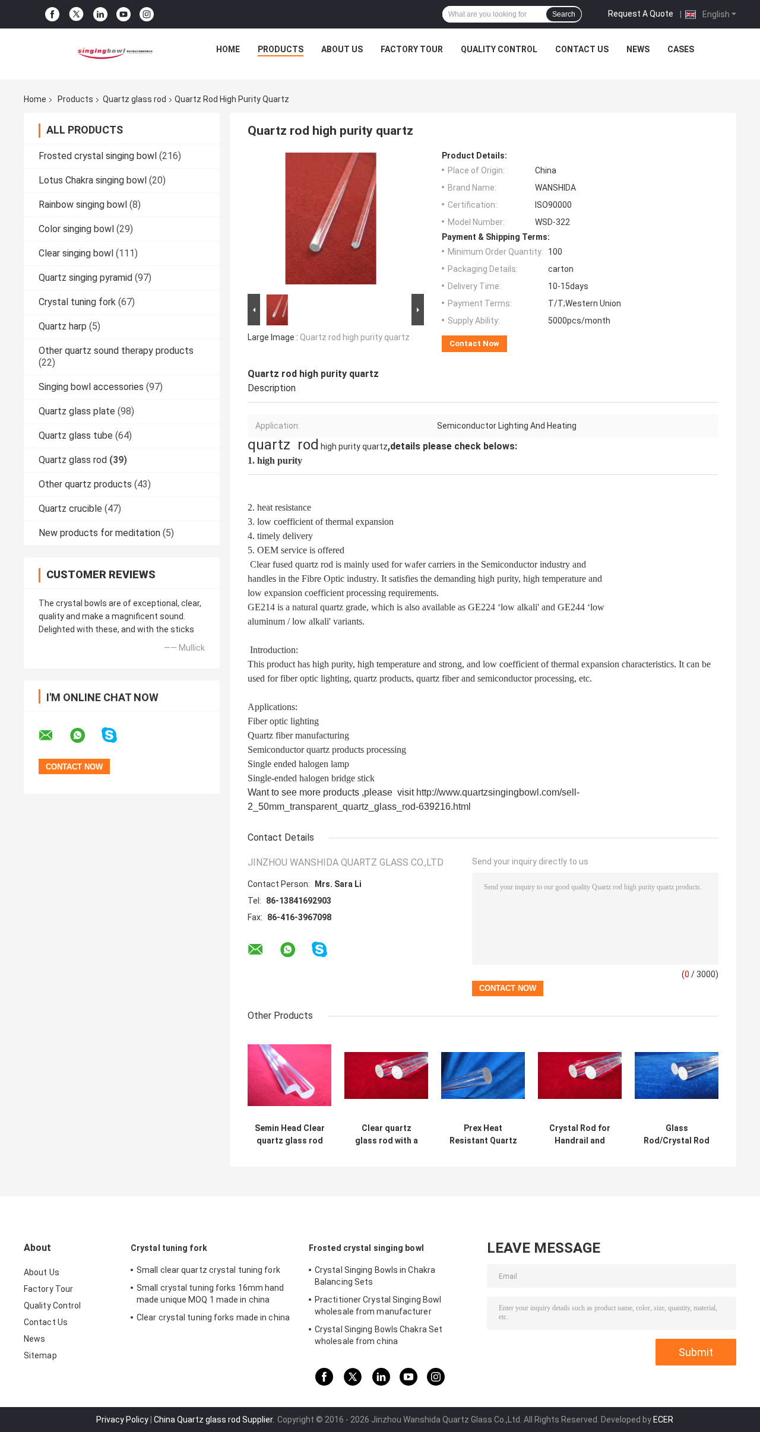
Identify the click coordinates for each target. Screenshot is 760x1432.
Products (280, 49)
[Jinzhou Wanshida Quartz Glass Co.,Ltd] (113, 52)
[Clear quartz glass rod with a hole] (386, 1075)
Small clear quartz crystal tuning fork (208, 1270)
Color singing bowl (76, 229)
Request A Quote (640, 13)
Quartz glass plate (77, 411)
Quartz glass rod (134, 99)
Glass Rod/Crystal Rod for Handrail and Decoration (677, 1134)
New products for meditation (99, 532)
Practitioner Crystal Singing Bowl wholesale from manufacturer (378, 1305)
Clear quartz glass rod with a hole (386, 1134)
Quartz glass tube (76, 435)
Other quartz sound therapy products (116, 350)
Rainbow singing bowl (83, 204)
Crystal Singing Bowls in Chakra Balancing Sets (375, 1276)
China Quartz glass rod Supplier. (215, 1419)
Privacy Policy (122, 1419)
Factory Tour (412, 49)
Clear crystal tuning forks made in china (213, 1317)
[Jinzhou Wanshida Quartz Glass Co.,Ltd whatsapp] (85, 735)
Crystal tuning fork (77, 302)
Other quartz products (85, 484)
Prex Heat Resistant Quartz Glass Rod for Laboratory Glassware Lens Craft (483, 1134)
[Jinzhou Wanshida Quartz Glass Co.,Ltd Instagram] (146, 14)
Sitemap (40, 1355)
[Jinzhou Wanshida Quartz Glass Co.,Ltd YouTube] (123, 14)
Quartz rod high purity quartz (355, 337)
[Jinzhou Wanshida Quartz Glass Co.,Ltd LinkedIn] (100, 14)
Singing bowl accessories (91, 386)
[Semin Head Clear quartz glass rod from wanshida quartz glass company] (289, 1075)
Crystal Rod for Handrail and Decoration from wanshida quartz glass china (580, 1134)
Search (563, 14)
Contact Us (582, 49)
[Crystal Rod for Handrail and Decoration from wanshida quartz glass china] (580, 1075)
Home (228, 49)
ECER (663, 1419)
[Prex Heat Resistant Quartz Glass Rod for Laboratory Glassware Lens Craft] (483, 1075)
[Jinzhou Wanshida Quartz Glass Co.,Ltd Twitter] (76, 14)
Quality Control (499, 49)
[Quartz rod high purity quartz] (331, 221)
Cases (680, 49)
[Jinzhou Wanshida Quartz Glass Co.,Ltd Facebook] (52, 14)
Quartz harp (63, 326)
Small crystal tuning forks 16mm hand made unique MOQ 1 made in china (210, 1293)
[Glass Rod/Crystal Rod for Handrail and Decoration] (676, 1075)
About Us (342, 49)
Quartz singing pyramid (85, 277)
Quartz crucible (70, 508)
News (638, 49)
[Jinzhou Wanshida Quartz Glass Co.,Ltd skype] (117, 735)
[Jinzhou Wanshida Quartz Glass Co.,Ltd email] (53, 735)
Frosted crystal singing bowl (98, 155)
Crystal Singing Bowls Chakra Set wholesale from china (378, 1335)
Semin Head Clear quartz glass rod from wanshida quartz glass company (290, 1134)
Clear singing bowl (76, 253)
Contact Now (474, 343)
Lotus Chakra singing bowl (93, 180)
